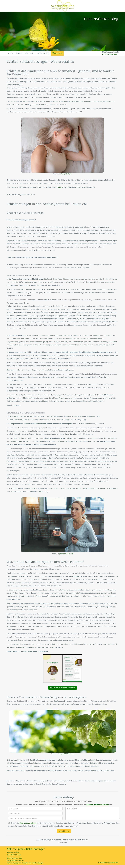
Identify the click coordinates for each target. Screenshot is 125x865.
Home (10, 53)
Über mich (29, 53)
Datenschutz (103, 862)
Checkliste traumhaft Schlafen (62, 688)
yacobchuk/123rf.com (66, 554)
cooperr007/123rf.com (66, 754)
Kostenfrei (58, 53)
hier (59, 187)
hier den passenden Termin (97, 804)
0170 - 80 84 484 (110, 54)
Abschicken (64, 831)
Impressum (113, 862)
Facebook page (37, 863)
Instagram (17, 863)
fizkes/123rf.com (66, 174)
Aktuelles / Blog (43, 53)
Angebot (19, 53)
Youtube (25, 863)
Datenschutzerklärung (28, 823)
